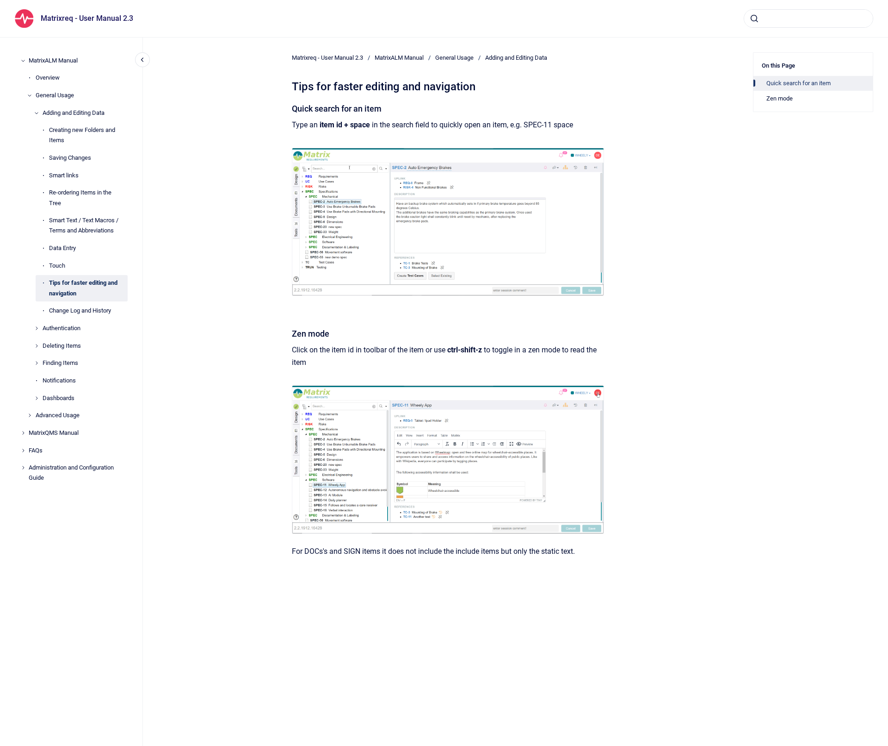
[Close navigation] (142, 59)
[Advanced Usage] (29, 415)
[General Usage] (29, 95)
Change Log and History (80, 310)
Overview (48, 77)
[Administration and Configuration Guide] (23, 467)
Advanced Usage (58, 415)
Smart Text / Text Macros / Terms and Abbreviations (83, 225)
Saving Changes (70, 157)
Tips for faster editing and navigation (83, 288)
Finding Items (60, 362)
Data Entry (62, 247)
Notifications (59, 380)
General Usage (55, 95)
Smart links (64, 175)
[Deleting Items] (36, 346)
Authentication (61, 328)
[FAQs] (23, 450)
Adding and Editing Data (74, 112)
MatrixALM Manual (53, 60)
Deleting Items (62, 345)
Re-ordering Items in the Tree (80, 198)
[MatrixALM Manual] (23, 60)
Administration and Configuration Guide (71, 473)
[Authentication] (36, 328)
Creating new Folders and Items (82, 135)
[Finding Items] (36, 363)
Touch (57, 265)
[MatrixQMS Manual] (23, 433)
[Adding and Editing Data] (36, 113)
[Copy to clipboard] (288, 107)
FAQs (36, 450)
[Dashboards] (36, 398)
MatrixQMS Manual (54, 432)
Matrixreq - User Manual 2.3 (87, 18)
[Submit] (754, 18)
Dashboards (58, 398)
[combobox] (808, 18)
